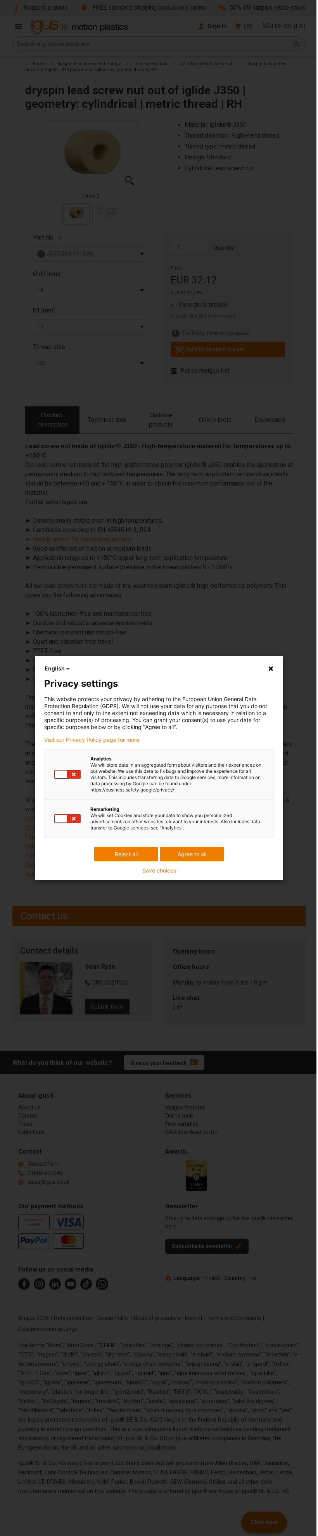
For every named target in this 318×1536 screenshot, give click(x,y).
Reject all (126, 854)
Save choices (159, 870)
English (55, 668)
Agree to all (192, 854)
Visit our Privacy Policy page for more (91, 740)
